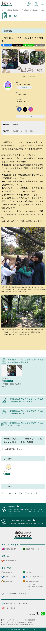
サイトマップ (7, 620)
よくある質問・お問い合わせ (24, 624)
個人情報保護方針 (30, 620)
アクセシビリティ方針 (9, 622)
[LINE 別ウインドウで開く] (43, 614)
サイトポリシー (17, 620)
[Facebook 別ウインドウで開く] (19, 109)
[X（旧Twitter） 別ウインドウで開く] (25, 109)
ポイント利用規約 (8, 624)
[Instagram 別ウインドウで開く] (30, 109)
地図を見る (24, 87)
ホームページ (30, 116)
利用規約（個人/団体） (25, 622)
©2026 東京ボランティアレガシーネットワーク (23, 629)
